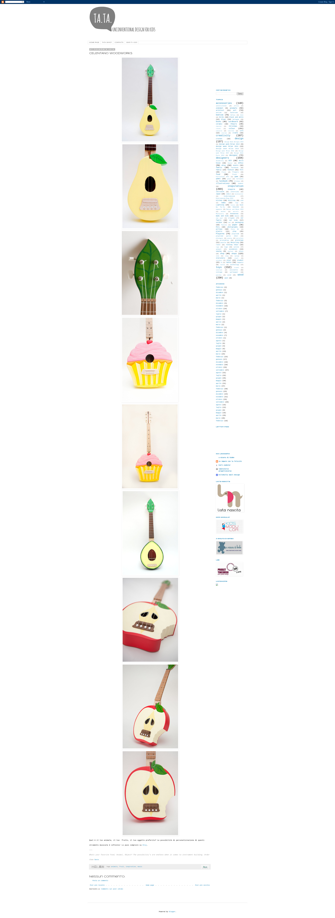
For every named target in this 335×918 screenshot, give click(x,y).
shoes (241, 251)
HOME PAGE (94, 42)
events (235, 165)
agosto (218, 341)
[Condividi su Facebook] (100, 866)
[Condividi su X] (98, 866)
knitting (231, 200)
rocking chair (232, 245)
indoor (240, 183)
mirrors (236, 211)
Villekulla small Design (229, 475)
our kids (233, 220)
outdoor (219, 222)
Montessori (220, 214)
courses (224, 133)
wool (226, 278)
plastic (219, 231)
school (218, 249)
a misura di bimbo (226, 458)
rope (217, 247)
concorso (219, 131)
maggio (218, 319)
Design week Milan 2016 (225, 151)
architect (220, 110)
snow (217, 256)
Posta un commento (100, 881)
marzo (218, 298)
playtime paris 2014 (227, 236)
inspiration (131, 866)
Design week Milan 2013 (229, 144)
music (140, 866)
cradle (235, 133)
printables (224, 240)
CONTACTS (119, 42)
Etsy (145, 845)
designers (222, 158)
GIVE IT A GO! (131, 42)
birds (221, 117)
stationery (220, 258)
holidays (237, 181)
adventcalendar (221, 106)
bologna (236, 119)
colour (232, 128)
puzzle (223, 242)
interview (235, 192)
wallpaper (234, 272)
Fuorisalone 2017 (222, 176)
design (239, 138)
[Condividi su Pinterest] (103, 866)
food (218, 174)
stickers (219, 260)
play (234, 231)
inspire (231, 189)
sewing (218, 251)
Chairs (234, 124)
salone (236, 247)
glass (229, 179)
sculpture (233, 249)
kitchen (219, 200)
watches (218, 275)
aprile (218, 295)
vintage (219, 272)
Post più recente (97, 885)
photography (233, 227)
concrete (231, 131)
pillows (219, 229)
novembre (219, 306)
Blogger (172, 912)
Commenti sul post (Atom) (112, 889)
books (218, 121)
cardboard (233, 121)
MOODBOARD (234, 214)
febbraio (219, 287)
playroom (235, 234)
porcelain (239, 238)
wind (229, 275)
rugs (226, 247)
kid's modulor (225, 465)
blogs (223, 119)
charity (218, 126)
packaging (239, 222)
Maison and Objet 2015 (234, 209)
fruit (121, 866)
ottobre (219, 309)
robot (218, 245)
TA (221, 262)
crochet (219, 139)
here (96, 860)
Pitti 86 (235, 229)
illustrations (223, 183)
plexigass (219, 238)
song (226, 256)
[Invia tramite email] (93, 866)
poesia (229, 238)
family (218, 170)
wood (240, 274)
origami (231, 218)
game (236, 177)
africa (236, 106)
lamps (223, 203)
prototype (239, 240)
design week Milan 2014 (227, 146)
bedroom (219, 115)
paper (234, 225)
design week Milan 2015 (227, 148)
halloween (239, 179)
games (218, 179)
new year (219, 218)
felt (241, 170)
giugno (218, 317)
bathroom (234, 112)
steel (236, 258)
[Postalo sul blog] (95, 866)
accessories (224, 103)
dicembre (219, 293)
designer (233, 155)
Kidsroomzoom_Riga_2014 (224, 198)
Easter (230, 163)
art (234, 110)
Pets (218, 227)
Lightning (220, 205)
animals (114, 866)
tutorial (219, 270)
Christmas (233, 126)
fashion (230, 170)
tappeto (240, 262)
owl (229, 222)
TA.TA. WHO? (107, 42)
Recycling (235, 242)
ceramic (219, 124)
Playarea (220, 234)
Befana (233, 115)
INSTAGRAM (220, 192)
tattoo (222, 264)
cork (241, 131)
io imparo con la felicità (230, 461)
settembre (220, 311)
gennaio (219, 290)
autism (218, 112)
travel (236, 267)
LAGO (241, 200)
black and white (236, 117)
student (240, 260)
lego (236, 203)
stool (229, 260)
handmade (223, 181)
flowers (235, 172)
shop (222, 254)
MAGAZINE (236, 207)
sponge (236, 256)
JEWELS (228, 194)
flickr (224, 172)
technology (234, 264)
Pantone (224, 225)
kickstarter (239, 194)
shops (234, 254)
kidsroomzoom (229, 196)
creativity (223, 135)
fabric (219, 167)
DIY (230, 161)
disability (220, 160)
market (223, 211)
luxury (232, 205)
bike (241, 115)
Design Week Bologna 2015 (234, 142)
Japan (218, 194)
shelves (230, 251)
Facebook (234, 167)
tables (228, 262)
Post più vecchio (202, 885)
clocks (218, 128)
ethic (240, 163)
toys (219, 267)
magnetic (219, 209)
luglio (218, 314)
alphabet (219, 108)
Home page (150, 885)
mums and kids (222, 216)
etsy (224, 165)
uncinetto (234, 270)
